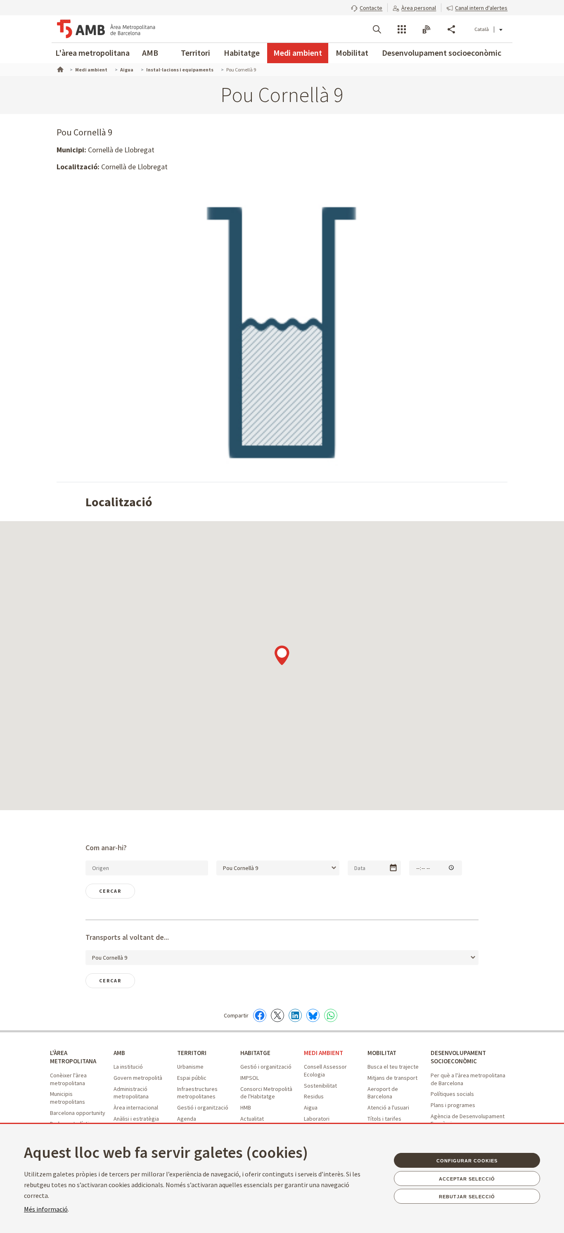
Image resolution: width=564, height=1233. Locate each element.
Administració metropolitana (131, 1092)
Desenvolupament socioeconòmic (441, 52)
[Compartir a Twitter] (277, 1015)
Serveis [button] (401, 29)
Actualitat (252, 1118)
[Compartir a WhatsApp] (330, 1015)
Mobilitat (352, 52)
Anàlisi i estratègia (136, 1118)
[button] (366, 7)
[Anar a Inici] (59, 68)
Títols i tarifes (384, 1118)
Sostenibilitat (320, 1085)
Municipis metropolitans (67, 1097)
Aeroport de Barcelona (382, 1092)
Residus (314, 1096)
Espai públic (191, 1077)
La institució (128, 1066)
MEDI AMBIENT (323, 1053)
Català (481, 29)
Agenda (186, 1118)
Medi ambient (297, 52)
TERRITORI (191, 1053)
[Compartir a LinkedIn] (295, 1015)
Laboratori (316, 1118)
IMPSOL (249, 1077)
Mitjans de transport (392, 1077)
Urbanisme (190, 1066)
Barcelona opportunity (77, 1113)
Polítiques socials (452, 1094)
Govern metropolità (138, 1077)
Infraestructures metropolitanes (197, 1092)
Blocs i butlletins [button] (426, 29)
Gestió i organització (202, 1107)
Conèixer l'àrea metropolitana (68, 1079)
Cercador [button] (377, 29)
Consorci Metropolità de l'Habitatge (266, 1092)
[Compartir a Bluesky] (313, 1015)
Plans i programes (453, 1105)
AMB (150, 52)
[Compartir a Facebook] (259, 1015)
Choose (393, 867)
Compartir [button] (451, 29)
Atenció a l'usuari (388, 1107)
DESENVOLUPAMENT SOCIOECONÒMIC (458, 1057)
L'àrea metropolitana (92, 52)
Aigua (311, 1107)
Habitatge (242, 52)
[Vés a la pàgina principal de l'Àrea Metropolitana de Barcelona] (106, 29)
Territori (195, 52)
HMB (245, 1107)
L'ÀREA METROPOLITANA (73, 1057)
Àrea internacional (136, 1107)
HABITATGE (255, 1053)
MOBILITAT (381, 1053)
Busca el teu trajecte (393, 1066)
